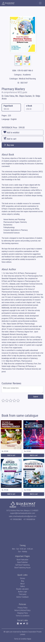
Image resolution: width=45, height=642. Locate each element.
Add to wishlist (12, 132)
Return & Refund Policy (22, 610)
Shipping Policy (22, 613)
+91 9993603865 (16, 519)
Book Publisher (22, 562)
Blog (22, 581)
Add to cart (11, 139)
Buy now (10, 145)
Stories (22, 578)
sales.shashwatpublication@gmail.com (22, 516)
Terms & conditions (22, 616)
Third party (22, 594)
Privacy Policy (22, 608)
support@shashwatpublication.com (22, 513)
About (22, 584)
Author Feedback (22, 597)
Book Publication (22, 560)
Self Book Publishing (22, 565)
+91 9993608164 (29, 519)
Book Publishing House (22, 568)
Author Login (22, 592)
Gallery (22, 586)
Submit (35, 397)
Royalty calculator (22, 589)
